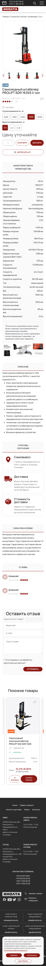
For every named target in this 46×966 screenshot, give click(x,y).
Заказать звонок (35, 893)
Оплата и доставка (13, 809)
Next (42, 75)
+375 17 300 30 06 (23, 883)
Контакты (36, 809)
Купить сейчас (29, 779)
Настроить (23, 961)
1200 (14, 116)
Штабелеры (32, 16)
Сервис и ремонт (27, 805)
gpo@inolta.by (35, 932)
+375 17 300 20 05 (16, 4)
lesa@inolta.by (11, 932)
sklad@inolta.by (35, 920)
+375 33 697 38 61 (16, 1)
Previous (3, 75)
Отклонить (32, 955)
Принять (14, 955)
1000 (6, 116)
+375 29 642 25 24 (23, 878)
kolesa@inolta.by (11, 920)
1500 (22, 116)
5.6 (18, 127)
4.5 (11, 127)
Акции (14, 805)
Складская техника (18, 16)
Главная (5, 16)
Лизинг (27, 809)
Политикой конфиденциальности (15, 950)
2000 (39, 116)
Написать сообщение (33, 899)
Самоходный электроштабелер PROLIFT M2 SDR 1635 (20, 741)
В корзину (22, 142)
